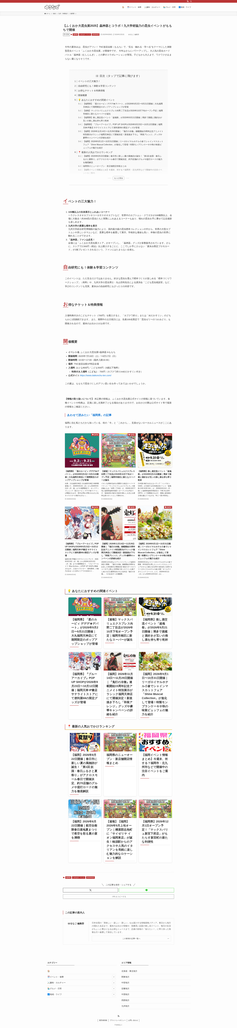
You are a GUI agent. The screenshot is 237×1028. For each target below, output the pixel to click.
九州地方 (125, 1006)
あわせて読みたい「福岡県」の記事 (89, 415)
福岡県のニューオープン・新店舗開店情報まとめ (105, 166)
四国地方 (125, 1000)
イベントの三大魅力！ (89, 81)
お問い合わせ (133, 1020)
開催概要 (82, 95)
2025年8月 (95, 34)
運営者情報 (103, 1020)
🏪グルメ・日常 (54, 989)
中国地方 (125, 994)
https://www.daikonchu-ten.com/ (95, 375)
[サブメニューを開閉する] (114, 977)
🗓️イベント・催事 (55, 977)
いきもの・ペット (84, 34)
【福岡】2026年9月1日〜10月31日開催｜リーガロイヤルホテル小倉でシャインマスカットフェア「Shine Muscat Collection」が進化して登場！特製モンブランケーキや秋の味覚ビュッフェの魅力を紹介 (123, 144)
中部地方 (125, 983)
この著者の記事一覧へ (131, 938)
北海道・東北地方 (129, 971)
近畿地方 (125, 989)
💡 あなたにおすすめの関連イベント (96, 100)
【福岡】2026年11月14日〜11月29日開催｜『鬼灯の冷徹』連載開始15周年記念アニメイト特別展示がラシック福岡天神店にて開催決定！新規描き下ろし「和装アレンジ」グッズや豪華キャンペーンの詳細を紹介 (123, 134)
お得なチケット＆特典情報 (91, 90)
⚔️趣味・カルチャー (56, 983)
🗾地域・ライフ (54, 994)
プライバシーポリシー (118, 1020)
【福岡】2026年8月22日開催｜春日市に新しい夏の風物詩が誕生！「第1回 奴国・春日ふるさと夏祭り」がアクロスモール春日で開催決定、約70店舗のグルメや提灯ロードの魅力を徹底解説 (122, 159)
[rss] (187, 1)
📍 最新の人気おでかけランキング (95, 152)
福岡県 (75, 34)
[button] (90, 890)
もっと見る (118, 178)
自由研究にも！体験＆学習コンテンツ (97, 86)
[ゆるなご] (52, 7)
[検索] (191, 1)
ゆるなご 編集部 (76, 923)
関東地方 (125, 977)
